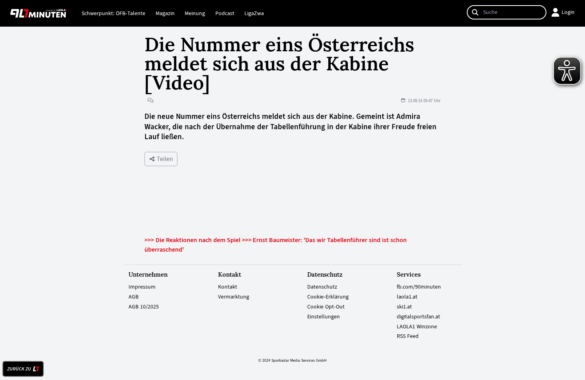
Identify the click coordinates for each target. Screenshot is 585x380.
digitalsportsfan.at (418, 316)
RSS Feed (408, 336)
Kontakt (227, 286)
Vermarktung (233, 296)
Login (568, 12)
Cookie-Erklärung (328, 296)
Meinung (195, 13)
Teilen (164, 158)
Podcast (224, 13)
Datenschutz (322, 286)
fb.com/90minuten (419, 286)
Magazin (165, 13)
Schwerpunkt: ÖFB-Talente (113, 13)
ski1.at (404, 306)
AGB (133, 296)
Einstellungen (323, 316)
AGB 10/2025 (144, 306)
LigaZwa (254, 13)
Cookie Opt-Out (326, 306)
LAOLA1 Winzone (417, 326)
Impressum (142, 286)
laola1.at (407, 296)
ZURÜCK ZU (19, 369)
